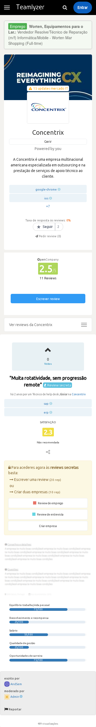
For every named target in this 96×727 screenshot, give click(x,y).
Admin (14, 696)
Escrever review (48, 299)
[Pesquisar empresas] (65, 7)
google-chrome (46, 189)
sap (46, 403)
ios (46, 198)
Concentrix (79, 394)
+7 (48, 206)
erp (46, 412)
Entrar (83, 7)
